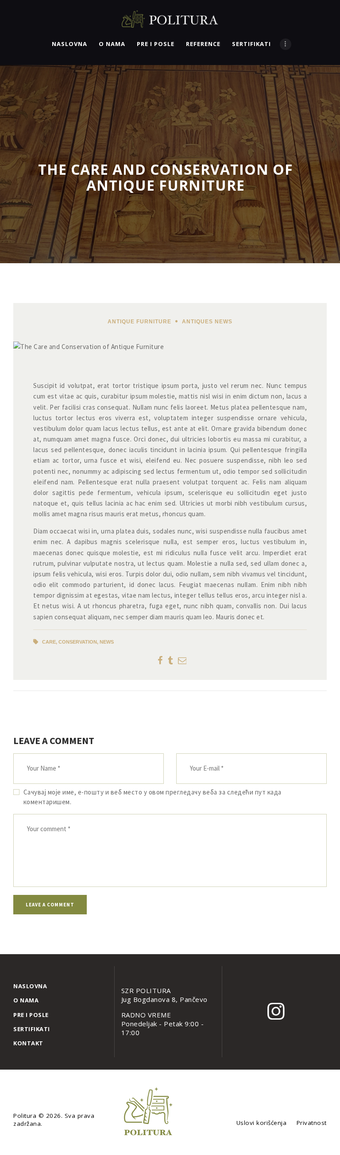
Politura (26, 1116)
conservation (77, 642)
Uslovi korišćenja (261, 1123)
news (107, 642)
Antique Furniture (139, 321)
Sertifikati (31, 1029)
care (49, 642)
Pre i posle (31, 1015)
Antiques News (207, 321)
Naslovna (30, 986)
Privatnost (312, 1123)
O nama (26, 1000)
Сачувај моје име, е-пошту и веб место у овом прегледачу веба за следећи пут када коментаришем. (152, 797)
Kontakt (28, 1043)
